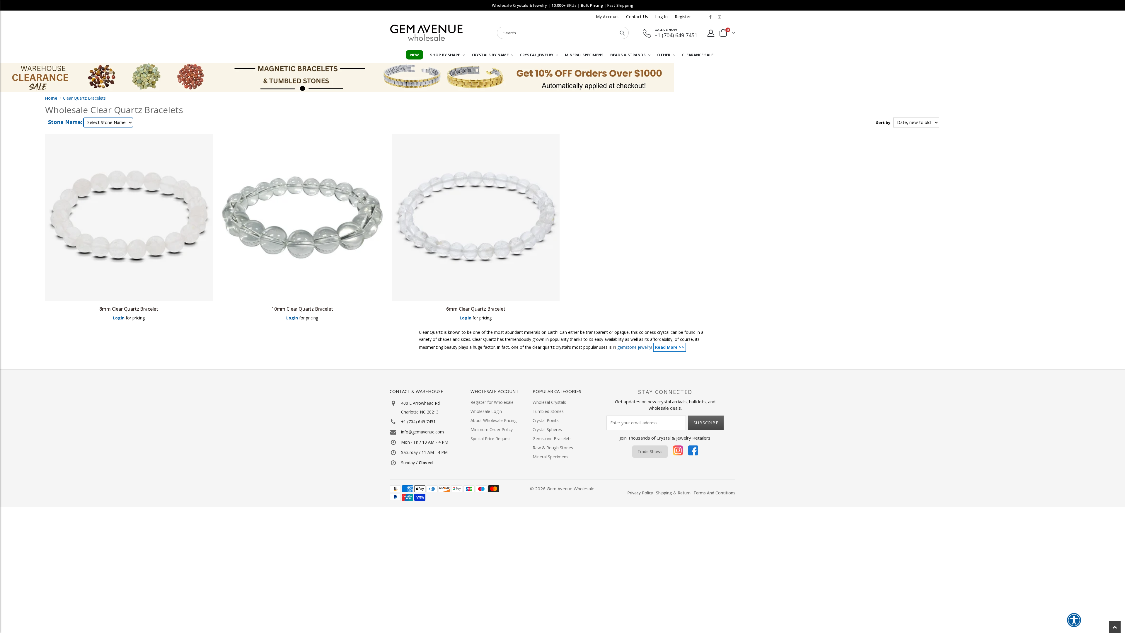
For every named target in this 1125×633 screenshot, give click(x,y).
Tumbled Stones (548, 411)
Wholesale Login (486, 411)
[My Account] (711, 33)
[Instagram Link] (719, 17)
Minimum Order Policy (492, 429)
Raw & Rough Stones (553, 447)
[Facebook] (693, 451)
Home (51, 98)
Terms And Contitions (714, 493)
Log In (661, 16)
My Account (607, 16)
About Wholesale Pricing (494, 420)
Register (683, 16)
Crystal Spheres (547, 429)
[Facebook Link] (710, 17)
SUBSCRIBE (705, 423)
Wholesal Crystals (549, 402)
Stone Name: (65, 121)
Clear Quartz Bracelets (84, 98)
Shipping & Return (673, 493)
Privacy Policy (640, 493)
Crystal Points (546, 420)
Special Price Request (491, 438)
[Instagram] (678, 451)
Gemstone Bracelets (552, 438)
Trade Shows (650, 451)
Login (119, 318)
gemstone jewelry (634, 347)
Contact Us (637, 16)
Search (622, 33)
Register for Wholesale (492, 402)
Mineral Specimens (550, 457)
